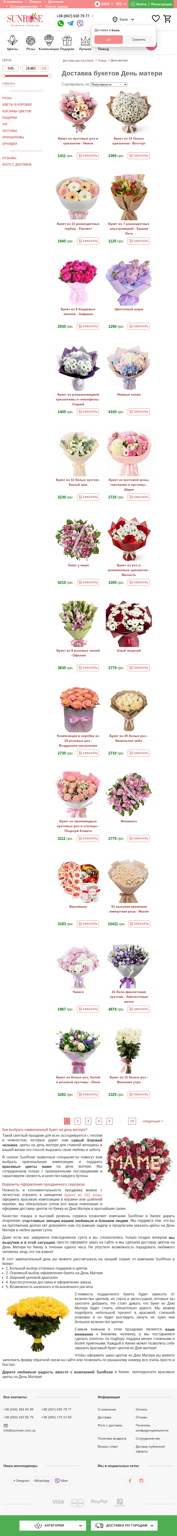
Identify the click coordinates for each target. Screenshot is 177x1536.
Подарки (9, 117)
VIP (4, 124)
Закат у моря (78, 565)
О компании (107, 1409)
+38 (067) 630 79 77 (72, 16)
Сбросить (8, 83)
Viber (64, 1480)
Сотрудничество (24, 6)
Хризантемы (13, 137)
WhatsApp (42, 1480)
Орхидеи (9, 144)
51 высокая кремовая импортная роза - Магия (128, 909)
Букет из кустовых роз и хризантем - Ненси (78, 141)
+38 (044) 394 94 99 (18, 1409)
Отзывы (9, 158)
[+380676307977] (61, 23)
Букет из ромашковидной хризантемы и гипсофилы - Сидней (78, 399)
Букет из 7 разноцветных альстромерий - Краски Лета (128, 228)
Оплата (141, 1409)
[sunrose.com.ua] (130, 1481)
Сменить (138, 39)
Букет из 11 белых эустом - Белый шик (78, 482)
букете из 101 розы (82, 1195)
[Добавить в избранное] (95, 95)
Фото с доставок (17, 164)
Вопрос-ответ (108, 1446)
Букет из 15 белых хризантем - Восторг (129, 141)
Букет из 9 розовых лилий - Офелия (78, 653)
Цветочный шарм (129, 309)
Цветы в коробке (17, 104)
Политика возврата (112, 1438)
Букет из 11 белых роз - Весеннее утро (129, 1079)
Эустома (9, 130)
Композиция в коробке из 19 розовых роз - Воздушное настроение (78, 740)
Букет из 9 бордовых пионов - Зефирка (78, 311)
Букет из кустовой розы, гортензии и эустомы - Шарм (129, 484)
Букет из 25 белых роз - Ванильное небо (128, 738)
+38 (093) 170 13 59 (56, 1417)
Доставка (104, 1417)
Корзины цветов (16, 111)
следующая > (152, 1121)
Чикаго (78, 992)
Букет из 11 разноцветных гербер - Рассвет (78, 226)
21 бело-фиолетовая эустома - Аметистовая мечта (129, 996)
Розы (7, 98)
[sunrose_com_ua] (80, 23)
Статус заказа (56, 6)
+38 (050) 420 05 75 (18, 1417)
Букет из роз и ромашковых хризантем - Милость (129, 570)
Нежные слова (129, 394)
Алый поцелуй (129, 650)
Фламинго (129, 821)
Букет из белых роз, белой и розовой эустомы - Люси (78, 1079)
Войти (141, 4)
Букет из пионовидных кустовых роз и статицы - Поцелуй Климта (78, 826)
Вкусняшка (78, 906)
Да (109, 39)
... (120, 1121)
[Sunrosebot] (70, 23)
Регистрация (161, 4)
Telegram (23, 1480)
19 (132, 1121)
